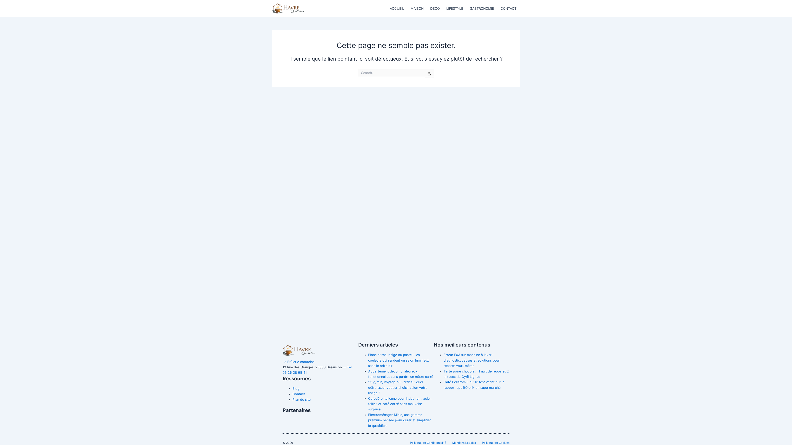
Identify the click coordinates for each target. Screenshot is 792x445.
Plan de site (301, 399)
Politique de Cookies (495, 442)
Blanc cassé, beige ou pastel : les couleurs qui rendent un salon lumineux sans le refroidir (398, 360)
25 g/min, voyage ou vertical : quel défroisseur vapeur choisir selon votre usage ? (397, 387)
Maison (417, 8)
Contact (508, 8)
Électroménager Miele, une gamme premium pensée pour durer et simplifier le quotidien (399, 420)
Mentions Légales (464, 442)
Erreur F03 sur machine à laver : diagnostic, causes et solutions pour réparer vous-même (472, 360)
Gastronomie (482, 8)
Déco (435, 8)
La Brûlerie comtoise (299, 362)
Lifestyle (454, 8)
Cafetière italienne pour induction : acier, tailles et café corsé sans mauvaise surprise (399, 403)
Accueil (397, 8)
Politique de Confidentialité (428, 442)
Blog (295, 388)
